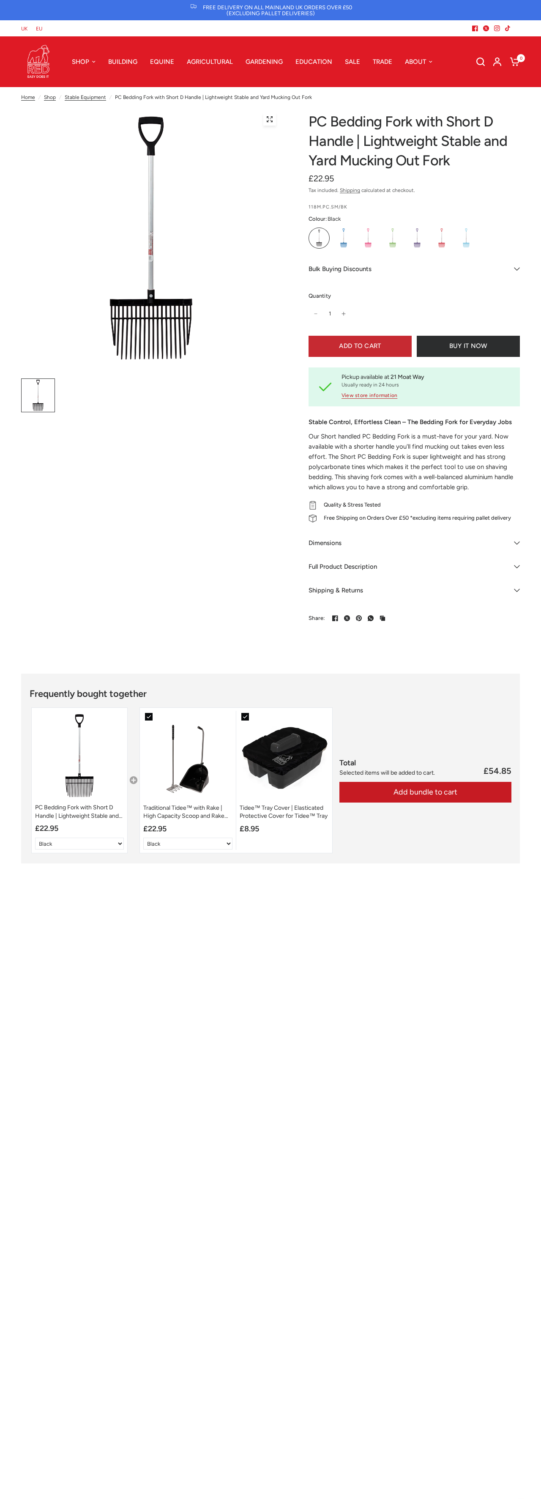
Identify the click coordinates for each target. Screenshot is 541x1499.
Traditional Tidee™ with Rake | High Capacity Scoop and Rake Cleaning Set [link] (183, 812)
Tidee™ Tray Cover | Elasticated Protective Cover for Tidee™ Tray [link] (284, 812)
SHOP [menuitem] (80, 62)
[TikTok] (508, 28)
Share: (317, 618)
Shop (50, 97)
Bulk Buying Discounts (340, 269)
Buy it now (468, 346)
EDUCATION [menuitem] (313, 62)
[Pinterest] (359, 618)
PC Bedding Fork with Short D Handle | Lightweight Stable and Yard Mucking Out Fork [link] (77, 812)
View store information (369, 395)
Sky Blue (466, 238)
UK (24, 29)
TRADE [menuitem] (382, 62)
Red (442, 238)
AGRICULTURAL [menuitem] (210, 62)
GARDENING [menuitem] (264, 62)
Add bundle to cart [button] (425, 792)
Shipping (350, 190)
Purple (417, 238)
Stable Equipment (85, 97)
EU (39, 29)
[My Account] (497, 61)
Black (319, 238)
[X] (486, 28)
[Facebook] (475, 28)
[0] (512, 61)
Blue (343, 238)
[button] (79, 780)
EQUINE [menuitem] (162, 62)
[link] (79, 755)
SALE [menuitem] (352, 62)
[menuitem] (26, 29)
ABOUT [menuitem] (415, 62)
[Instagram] (497, 28)
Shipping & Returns (336, 590)
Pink (368, 238)
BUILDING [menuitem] (122, 62)
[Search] (480, 61)
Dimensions (325, 543)
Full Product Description (343, 566)
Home (28, 97)
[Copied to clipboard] (382, 618)
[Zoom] (269, 119)
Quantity (320, 296)
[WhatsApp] (371, 618)
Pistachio (393, 238)
